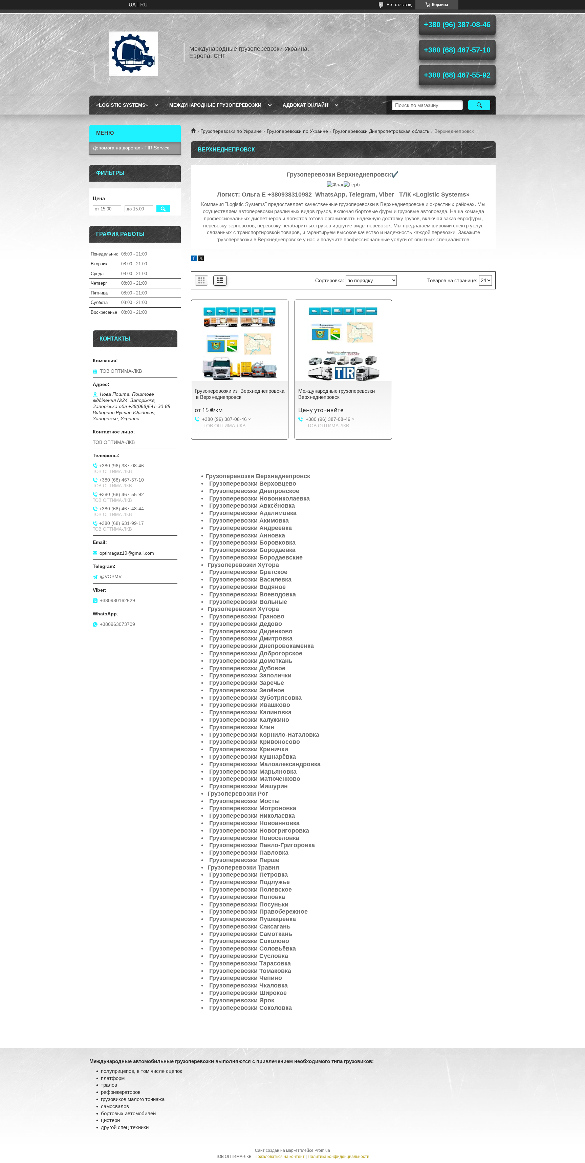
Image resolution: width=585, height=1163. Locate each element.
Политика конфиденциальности (338, 1156)
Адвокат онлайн (305, 105)
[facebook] (194, 259)
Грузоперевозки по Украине (231, 131)
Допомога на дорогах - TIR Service (131, 147)
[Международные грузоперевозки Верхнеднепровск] (343, 344)
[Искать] (479, 105)
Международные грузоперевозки (215, 105)
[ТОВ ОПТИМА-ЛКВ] (133, 52)
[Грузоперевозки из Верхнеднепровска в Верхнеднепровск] (240, 344)
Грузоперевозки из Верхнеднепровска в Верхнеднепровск (239, 394)
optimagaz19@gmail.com (127, 553)
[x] (201, 259)
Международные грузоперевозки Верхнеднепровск (336, 394)
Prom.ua (322, 1150)
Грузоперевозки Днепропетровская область (381, 131)
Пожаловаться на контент (280, 1156)
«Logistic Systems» (122, 105)
